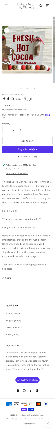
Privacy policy (31, 419)
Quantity (6, 123)
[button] (6, 5)
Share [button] (8, 277)
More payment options (27, 157)
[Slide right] (34, 88)
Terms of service (45, 419)
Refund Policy (13, 313)
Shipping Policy (13, 320)
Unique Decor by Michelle (26, 415)
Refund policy (17, 419)
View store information (17, 173)
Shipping (5, 110)
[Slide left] (20, 88)
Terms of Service (14, 327)
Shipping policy (29, 423)
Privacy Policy (12, 334)
